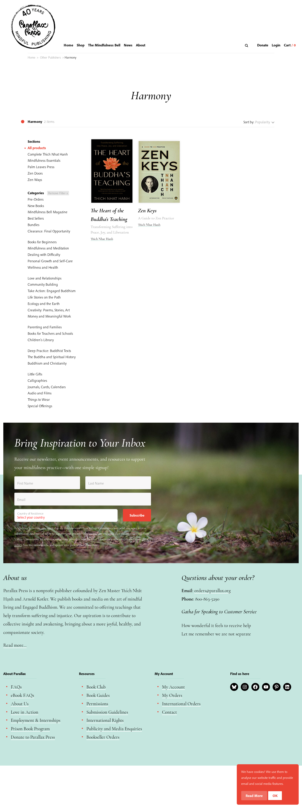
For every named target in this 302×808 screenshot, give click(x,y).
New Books (36, 205)
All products (37, 148)
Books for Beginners (42, 242)
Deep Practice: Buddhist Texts (49, 350)
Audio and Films (40, 393)
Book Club (96, 687)
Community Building (43, 284)
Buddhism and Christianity (47, 363)
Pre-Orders (36, 199)
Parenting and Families (45, 327)
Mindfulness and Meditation (48, 248)
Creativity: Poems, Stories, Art (49, 310)
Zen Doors (35, 173)
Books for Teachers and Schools (50, 333)
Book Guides (98, 695)
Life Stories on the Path (44, 297)
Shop (80, 45)
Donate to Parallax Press (33, 737)
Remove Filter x (58, 193)
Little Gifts (35, 374)
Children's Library (41, 340)
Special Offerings (40, 406)
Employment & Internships (35, 720)
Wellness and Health (43, 267)
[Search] (247, 45)
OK (275, 795)
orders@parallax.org (212, 590)
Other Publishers (50, 57)
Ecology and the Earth (44, 303)
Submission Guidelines (107, 712)
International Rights (105, 720)
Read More (254, 795)
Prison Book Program (30, 729)
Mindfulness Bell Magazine (47, 212)
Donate (262, 45)
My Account (173, 687)
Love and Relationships (44, 278)
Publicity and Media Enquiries (114, 729)
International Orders (181, 704)
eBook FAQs (22, 695)
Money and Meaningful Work (49, 316)
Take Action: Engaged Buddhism (52, 291)
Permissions (97, 704)
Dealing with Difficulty (44, 254)
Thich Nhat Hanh (102, 239)
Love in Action (24, 712)
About (140, 45)
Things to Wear (39, 399)
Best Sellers (36, 218)
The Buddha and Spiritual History (52, 357)
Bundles (33, 224)
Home (68, 45)
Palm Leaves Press (41, 167)
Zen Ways (35, 179)
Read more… (15, 645)
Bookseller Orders (102, 737)
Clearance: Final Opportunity (49, 231)
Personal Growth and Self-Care (50, 261)
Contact (169, 712)
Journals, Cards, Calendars (47, 387)
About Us (20, 704)
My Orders (172, 695)
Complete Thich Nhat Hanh (48, 154)
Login (276, 45)
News (128, 45)
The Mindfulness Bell (104, 45)
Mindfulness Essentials (44, 160)
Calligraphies (37, 380)
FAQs (16, 687)
